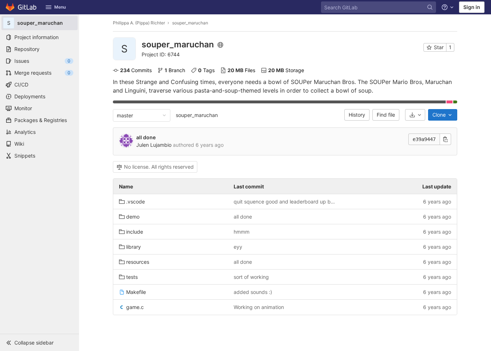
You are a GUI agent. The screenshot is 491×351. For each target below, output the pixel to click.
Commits (136, 70)
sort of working (251, 277)
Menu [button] (60, 7)
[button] (39, 342)
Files (241, 70)
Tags (206, 70)
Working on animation (259, 307)
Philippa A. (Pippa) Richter (139, 22)
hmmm (241, 232)
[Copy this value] (445, 139)
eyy (238, 247)
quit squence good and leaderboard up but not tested (285, 201)
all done (146, 137)
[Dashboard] (21, 7)
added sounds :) (253, 292)
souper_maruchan (197, 115)
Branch (175, 70)
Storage (286, 70)
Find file (386, 115)
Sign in (471, 7)
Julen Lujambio (153, 145)
